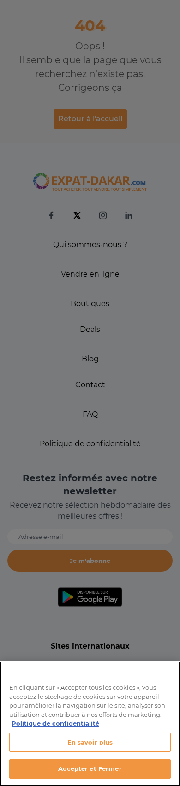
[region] (90, 723)
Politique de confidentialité (55, 723)
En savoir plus (90, 742)
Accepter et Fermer (89, 768)
